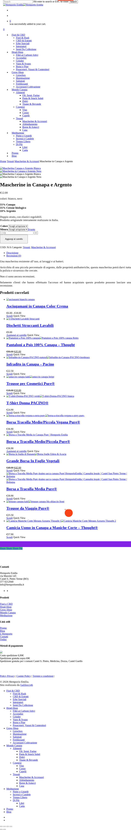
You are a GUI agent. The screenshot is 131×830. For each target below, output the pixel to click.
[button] (16, 335)
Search (73, 1)
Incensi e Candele (22, 794)
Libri (21, 803)
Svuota (31, 229)
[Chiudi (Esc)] (11, 826)
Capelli (22, 771)
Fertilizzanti (19, 739)
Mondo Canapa (8, 612)
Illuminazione (20, 734)
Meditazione (6, 615)
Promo (3, 628)
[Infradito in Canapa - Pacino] (48, 357)
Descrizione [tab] (12, 252)
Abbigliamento (26, 780)
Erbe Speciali (19, 699)
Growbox (18, 731)
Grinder (17, 716)
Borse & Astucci (27, 783)
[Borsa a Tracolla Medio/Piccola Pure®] (37, 434)
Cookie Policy (23, 676)
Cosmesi (17, 762)
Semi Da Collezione (23, 705)
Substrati (17, 737)
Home (3, 161)
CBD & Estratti (20, 696)
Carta (22, 806)
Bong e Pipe (19, 722)
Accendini (18, 713)
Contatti (4, 636)
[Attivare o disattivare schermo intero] (4, 826)
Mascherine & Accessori (27, 161)
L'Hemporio (6, 633)
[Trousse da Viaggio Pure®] (35, 501)
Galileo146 (26, 685)
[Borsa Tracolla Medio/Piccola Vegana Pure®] (45, 415)
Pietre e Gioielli (20, 791)
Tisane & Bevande (28, 760)
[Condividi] (7, 826)
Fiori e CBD (6, 604)
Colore (4, 226)
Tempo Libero (20, 797)
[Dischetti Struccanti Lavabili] (22, 318)
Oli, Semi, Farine (27, 751)
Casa (21, 786)
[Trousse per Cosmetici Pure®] (30, 376)
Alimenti (17, 748)
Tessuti (10, 161)
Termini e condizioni (43, 676)
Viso (21, 765)
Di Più (16, 800)
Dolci (22, 757)
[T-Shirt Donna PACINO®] (40, 396)
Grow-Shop (6, 609)
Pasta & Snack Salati (29, 754)
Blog (2, 631)
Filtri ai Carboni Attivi (24, 711)
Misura (4, 229)
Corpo (22, 768)
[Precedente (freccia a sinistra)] (1, 829)
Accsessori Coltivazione (25, 742)
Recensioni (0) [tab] (13, 255)
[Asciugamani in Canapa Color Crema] (20, 299)
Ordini (3, 639)
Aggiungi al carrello (14, 239)
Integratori (18, 702)
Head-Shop (6, 606)
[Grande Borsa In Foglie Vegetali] (36, 454)
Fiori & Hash (19, 693)
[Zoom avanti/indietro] (1, 826)
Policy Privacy (7, 676)
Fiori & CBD (13, 690)
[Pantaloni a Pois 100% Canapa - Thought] (42, 338)
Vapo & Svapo (20, 719)
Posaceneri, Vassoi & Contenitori (29, 725)
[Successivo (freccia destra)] (4, 829)
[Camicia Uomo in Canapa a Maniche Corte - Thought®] (61, 520)
